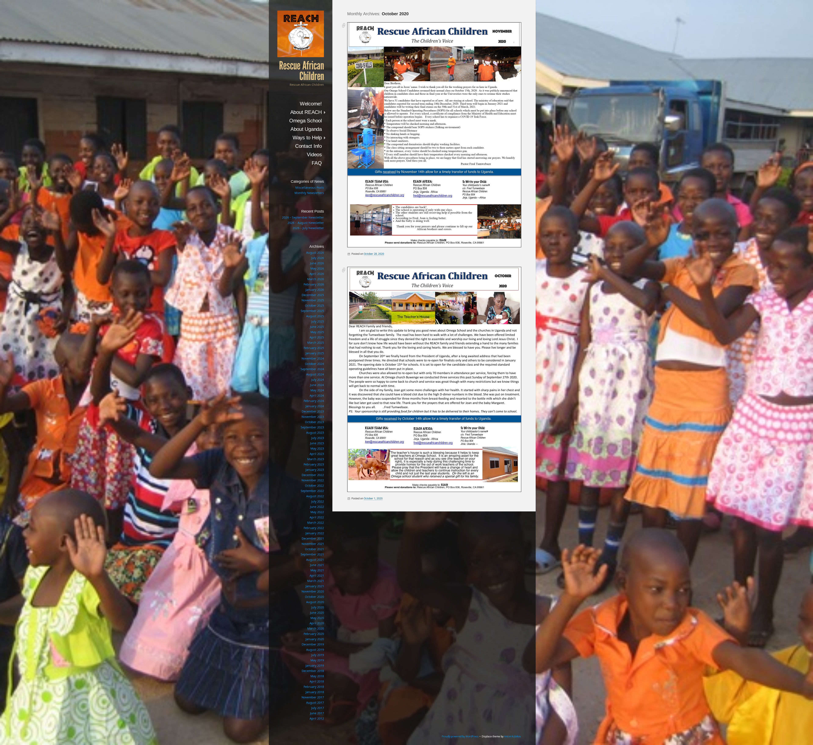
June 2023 (317, 443)
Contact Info (308, 146)
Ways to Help (307, 137)
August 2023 (315, 433)
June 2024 (317, 385)
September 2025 (312, 311)
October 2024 (314, 364)
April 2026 (317, 274)
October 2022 (314, 485)
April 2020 (317, 623)
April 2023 (317, 454)
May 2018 (317, 676)
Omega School (305, 120)
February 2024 (314, 401)
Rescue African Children (301, 71)
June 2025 (317, 327)
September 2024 (312, 369)
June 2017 (317, 713)
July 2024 (317, 380)
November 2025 (312, 300)
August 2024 (315, 374)
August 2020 (315, 602)
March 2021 (315, 581)
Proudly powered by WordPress (460, 736)
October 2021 (314, 549)
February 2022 (314, 528)
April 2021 (317, 575)
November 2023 (312, 417)
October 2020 (314, 597)
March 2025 (315, 343)
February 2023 (314, 464)
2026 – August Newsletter (306, 223)
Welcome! (311, 104)
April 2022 (317, 517)
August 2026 (315, 253)
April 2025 (317, 337)
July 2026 (317, 258)
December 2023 (313, 411)
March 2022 (315, 523)
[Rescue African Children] (300, 34)
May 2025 (317, 332)
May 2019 (317, 660)
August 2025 (315, 316)
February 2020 (314, 634)
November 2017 (312, 697)
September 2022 (312, 491)
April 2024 (317, 395)
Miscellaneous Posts (309, 188)
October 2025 (314, 305)
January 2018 (315, 692)
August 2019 (315, 650)
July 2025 (317, 321)
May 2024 (317, 390)
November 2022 (312, 480)
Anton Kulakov (512, 736)
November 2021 (312, 544)
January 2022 (315, 533)
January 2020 (315, 639)
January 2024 (315, 406)
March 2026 (315, 279)
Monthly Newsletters (309, 193)
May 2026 (317, 268)
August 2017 (315, 703)
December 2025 (313, 295)
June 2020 (317, 613)
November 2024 (312, 358)
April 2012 (317, 718)
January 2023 (315, 470)
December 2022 (313, 475)
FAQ (317, 163)
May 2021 (317, 570)
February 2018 (314, 687)
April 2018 (317, 681)
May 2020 (317, 618)
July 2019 (317, 655)
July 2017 (317, 708)
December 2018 (313, 671)
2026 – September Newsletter (303, 217)
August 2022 (315, 496)
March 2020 (315, 628)
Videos (314, 154)
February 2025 (314, 348)
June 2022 (317, 507)
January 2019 (315, 665)
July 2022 (317, 501)
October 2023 (314, 422)
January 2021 (315, 586)
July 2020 (317, 607)
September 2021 (312, 554)
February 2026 (314, 284)
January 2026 (315, 290)
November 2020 (312, 591)
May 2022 (317, 512)
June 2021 (317, 565)
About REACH (306, 112)
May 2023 (317, 448)
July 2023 (317, 438)
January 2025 (315, 353)
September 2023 (312, 427)
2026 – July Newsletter (308, 228)
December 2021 (313, 538)
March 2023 (315, 459)
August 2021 (315, 560)
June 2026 (317, 263)
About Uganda (306, 129)
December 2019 (313, 644)
